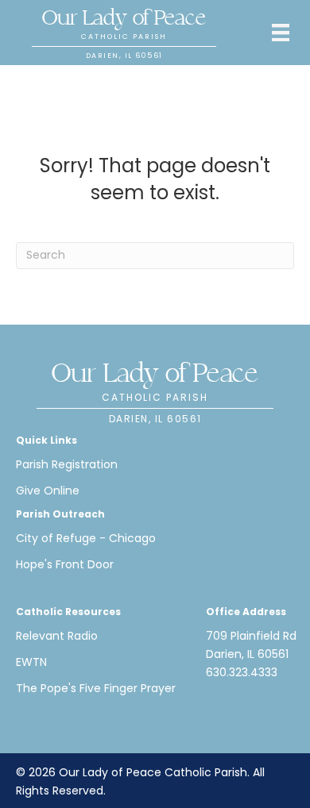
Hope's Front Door (65, 564)
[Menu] (280, 32)
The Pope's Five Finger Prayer (96, 688)
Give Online (47, 490)
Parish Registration (67, 464)
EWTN (31, 662)
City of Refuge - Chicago (86, 538)
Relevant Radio (57, 636)
